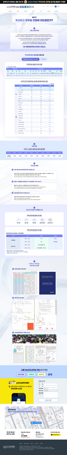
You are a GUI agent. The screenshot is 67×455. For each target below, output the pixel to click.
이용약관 (20, 443)
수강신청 (48, 11)
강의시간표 (56, 11)
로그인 (44, 6)
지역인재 (25, 11)
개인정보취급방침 (26, 443)
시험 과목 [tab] (43, 59)
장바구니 (52, 6)
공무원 (18, 11)
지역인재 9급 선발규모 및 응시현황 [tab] (30, 59)
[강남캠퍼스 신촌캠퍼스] (48, 390)
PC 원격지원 (36, 443)
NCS (41, 11)
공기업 (33, 11)
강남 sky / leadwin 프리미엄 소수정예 (20, 7)
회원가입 (48, 6)
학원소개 (10, 11)
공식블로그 (41, 443)
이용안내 (31, 443)
